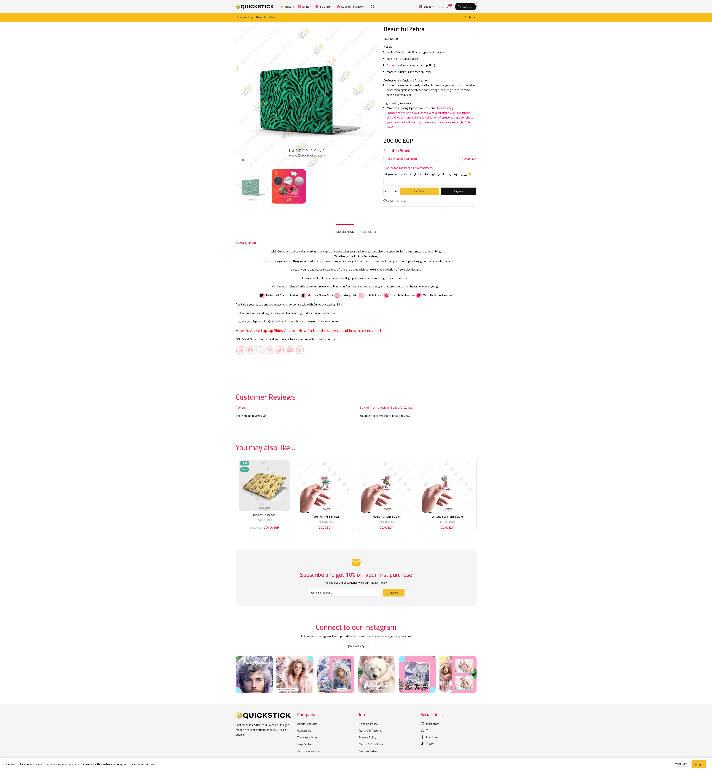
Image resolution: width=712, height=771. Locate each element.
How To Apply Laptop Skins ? (261, 330)
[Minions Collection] (264, 485)
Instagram (432, 724)
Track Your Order (307, 737)
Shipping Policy (368, 724)
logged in (382, 415)
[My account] (441, 6)
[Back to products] (470, 17)
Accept (699, 764)
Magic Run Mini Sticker (386, 516)
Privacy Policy (367, 737)
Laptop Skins (264, 520)
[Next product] (474, 17)
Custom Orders (368, 751)
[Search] (372, 6)
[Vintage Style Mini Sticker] (448, 486)
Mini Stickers (325, 521)
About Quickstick (307, 724)
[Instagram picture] (254, 674)
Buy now (458, 191)
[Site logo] (255, 6)
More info (681, 764)
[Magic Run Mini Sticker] (386, 486)
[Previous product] (465, 17)
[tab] (345, 230)
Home (239, 17)
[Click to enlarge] (243, 160)
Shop (249, 17)
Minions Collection (264, 515)
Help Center (304, 744)
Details (388, 47)
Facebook (432, 737)
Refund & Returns (370, 730)
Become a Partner (308, 751)
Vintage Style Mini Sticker (448, 516)
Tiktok (430, 743)
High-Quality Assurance (398, 103)
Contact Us (304, 730)
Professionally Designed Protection (405, 80)
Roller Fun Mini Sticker (325, 516)
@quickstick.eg (356, 646)
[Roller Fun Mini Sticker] (325, 486)
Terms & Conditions (371, 744)
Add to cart (419, 191)
